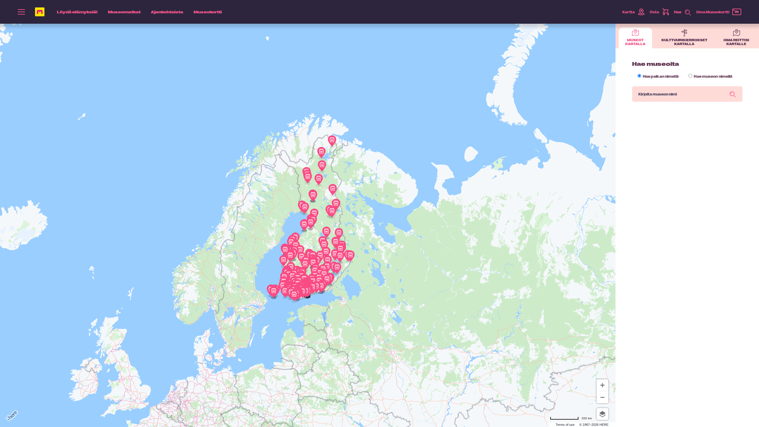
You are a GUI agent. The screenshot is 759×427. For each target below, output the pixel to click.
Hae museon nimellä (712, 76)
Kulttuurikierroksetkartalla (684, 42)
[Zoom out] (602, 397)
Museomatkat (124, 11)
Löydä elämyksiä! (77, 11)
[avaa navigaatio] (21, 11)
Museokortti (208, 11)
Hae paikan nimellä (660, 76)
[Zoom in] (602, 385)
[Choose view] (602, 414)
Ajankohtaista (167, 11)
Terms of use (565, 424)
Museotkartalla (635, 42)
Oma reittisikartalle (736, 42)
